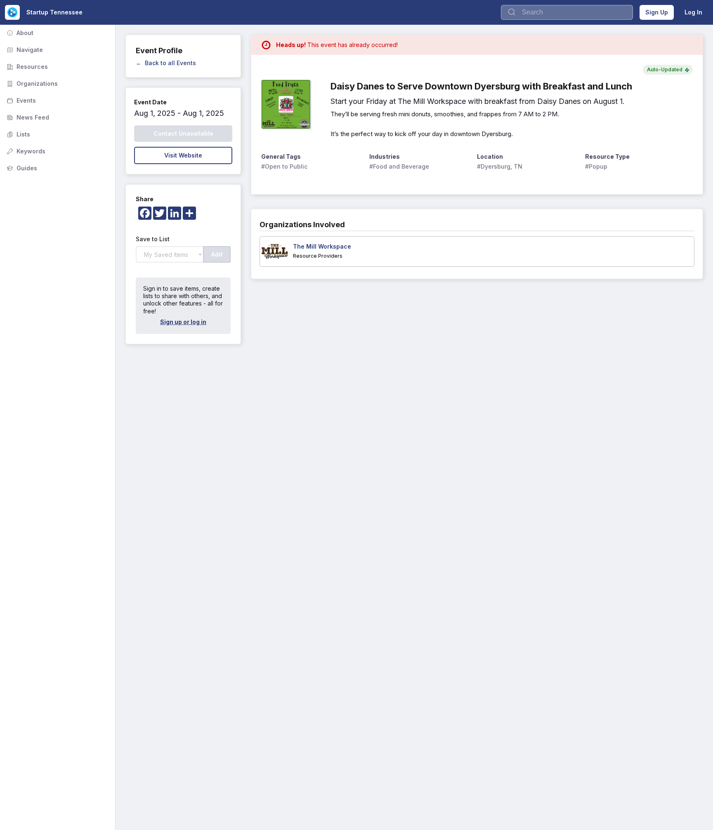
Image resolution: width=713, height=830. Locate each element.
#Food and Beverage (399, 166)
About (19, 32)
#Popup (596, 166)
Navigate (24, 49)
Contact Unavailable (183, 133)
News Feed (27, 117)
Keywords (25, 151)
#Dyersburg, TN (499, 166)
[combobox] (567, 12)
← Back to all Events (166, 62)
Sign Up (656, 12)
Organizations (31, 83)
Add (216, 254)
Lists (17, 134)
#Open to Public (284, 166)
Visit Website (183, 155)
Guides (21, 168)
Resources (26, 66)
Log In (693, 12)
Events (20, 100)
